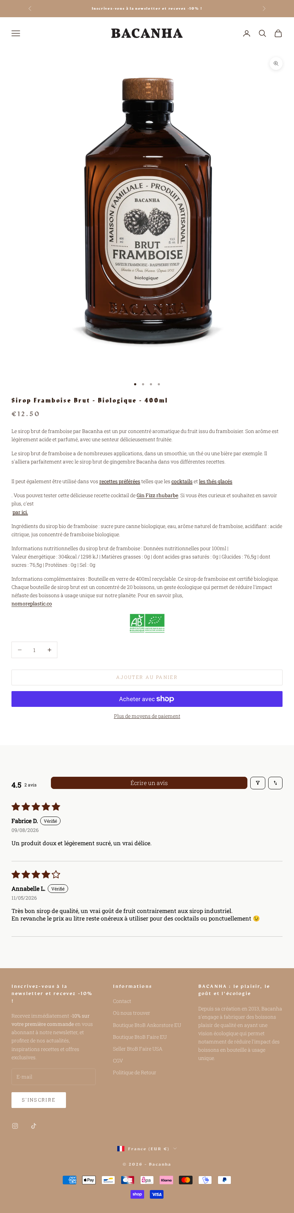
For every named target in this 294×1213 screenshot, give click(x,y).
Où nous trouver (131, 1012)
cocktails (182, 481)
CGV (118, 1060)
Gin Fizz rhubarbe (157, 495)
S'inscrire (39, 1100)
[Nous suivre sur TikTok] (33, 1125)
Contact (122, 1001)
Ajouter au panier (147, 677)
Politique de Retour (134, 1072)
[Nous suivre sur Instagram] (15, 1125)
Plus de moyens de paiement (147, 716)
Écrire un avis (149, 782)
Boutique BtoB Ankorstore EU (147, 1025)
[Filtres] (257, 783)
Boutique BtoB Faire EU (140, 1036)
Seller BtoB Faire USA (137, 1048)
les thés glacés (215, 481)
